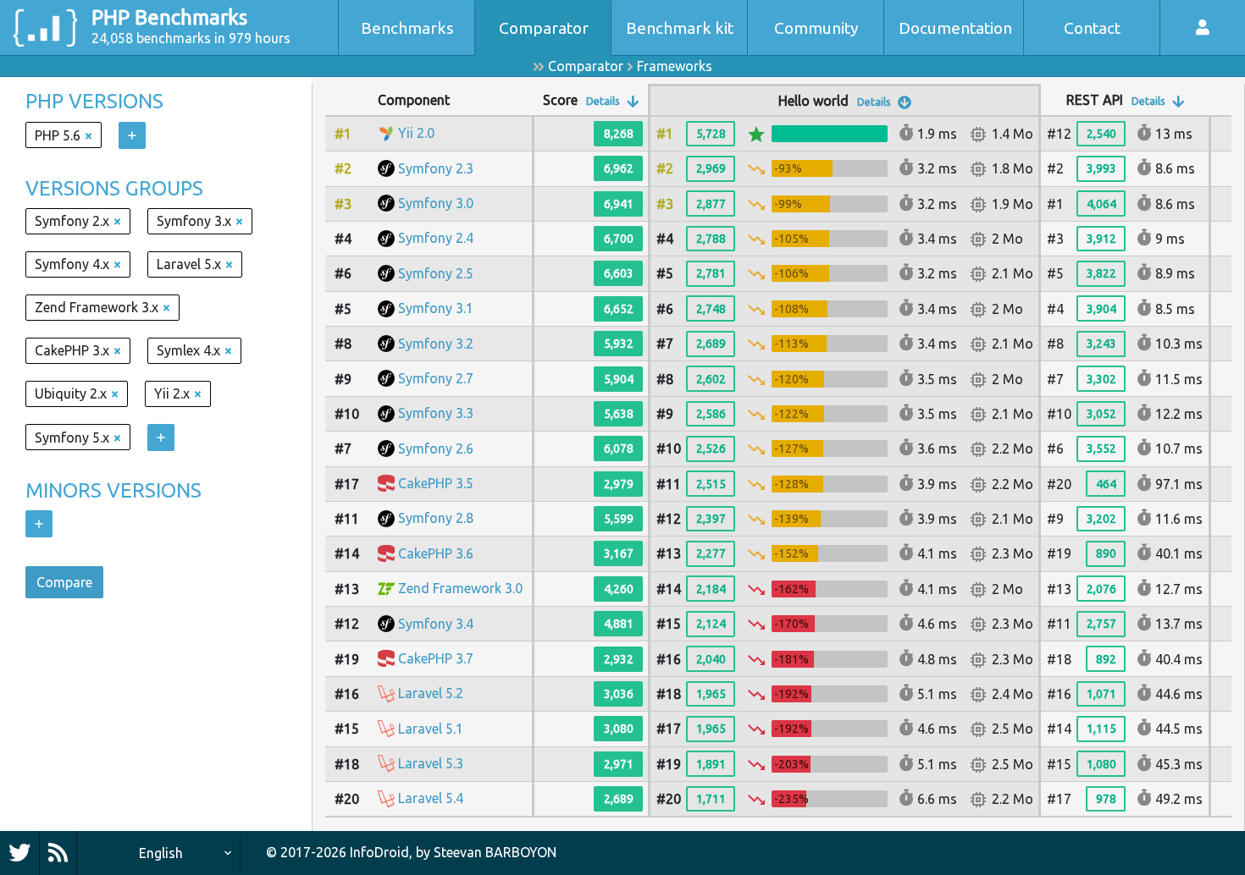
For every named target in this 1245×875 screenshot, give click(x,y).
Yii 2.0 (416, 132)
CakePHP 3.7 (435, 658)
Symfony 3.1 (435, 308)
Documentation (955, 28)
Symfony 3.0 (435, 203)
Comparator (544, 28)
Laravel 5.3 (430, 763)
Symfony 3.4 (435, 623)
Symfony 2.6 (435, 448)
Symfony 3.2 (435, 343)
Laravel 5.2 (430, 693)
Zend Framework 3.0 (460, 588)
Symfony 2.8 (435, 518)
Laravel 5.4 (430, 798)
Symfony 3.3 (435, 413)
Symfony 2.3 (435, 168)
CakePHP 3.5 (435, 483)
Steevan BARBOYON (495, 852)
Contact (1092, 28)
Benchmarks (407, 28)
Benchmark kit (679, 28)
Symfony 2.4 (435, 237)
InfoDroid (379, 852)
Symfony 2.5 (435, 273)
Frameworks (674, 66)
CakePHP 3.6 (435, 553)
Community (816, 28)
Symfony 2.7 (435, 378)
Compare (64, 582)
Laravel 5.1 (430, 728)
